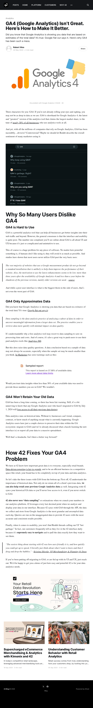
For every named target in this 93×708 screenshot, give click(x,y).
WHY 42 (63, 5)
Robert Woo (18, 47)
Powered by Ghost (82, 689)
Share (83, 49)
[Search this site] (88, 5)
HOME (25, 5)
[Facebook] (47, 686)
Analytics (10, 18)
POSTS (16, 5)
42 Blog (6, 689)
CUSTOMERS (50, 5)
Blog (46, 691)
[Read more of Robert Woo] (9, 48)
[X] (43, 686)
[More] (71, 5)
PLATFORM (36, 5)
